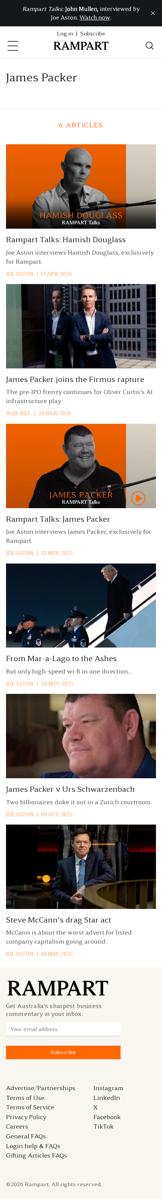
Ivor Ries (18, 413)
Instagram (108, 1088)
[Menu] (13, 46)
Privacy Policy (26, 1117)
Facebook (107, 1117)
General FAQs (26, 1136)
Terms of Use (25, 1098)
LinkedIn (106, 1098)
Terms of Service (30, 1107)
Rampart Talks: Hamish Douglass (66, 239)
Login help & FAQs (33, 1146)
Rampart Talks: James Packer (58, 519)
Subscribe (92, 33)
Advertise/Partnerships (40, 1088)
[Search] (149, 45)
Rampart (37, 1184)
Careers (17, 1126)
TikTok (103, 1126)
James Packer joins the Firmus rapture (75, 379)
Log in (65, 33)
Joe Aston (19, 274)
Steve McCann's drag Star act (58, 920)
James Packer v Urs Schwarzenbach (70, 789)
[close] (153, 13)
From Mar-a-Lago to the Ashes (61, 658)
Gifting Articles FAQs (36, 1155)
